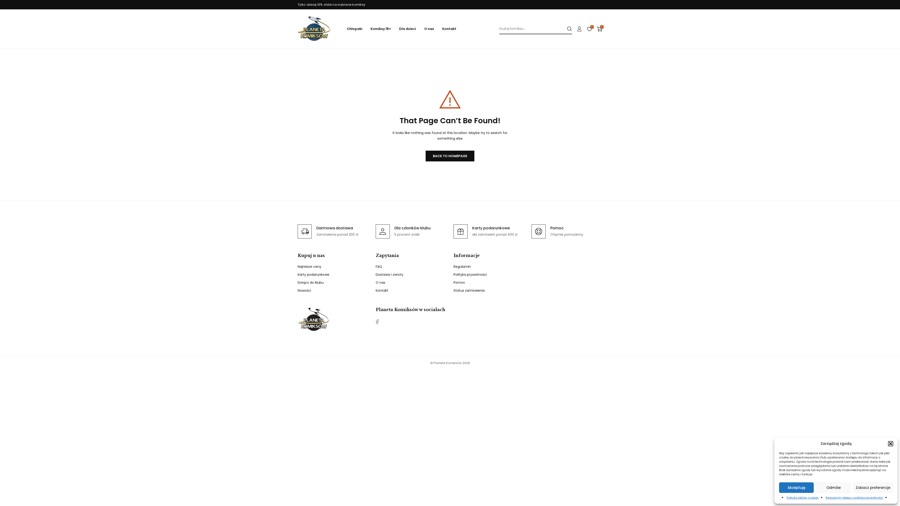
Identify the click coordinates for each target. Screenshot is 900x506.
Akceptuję (796, 487)
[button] (890, 443)
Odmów (833, 487)
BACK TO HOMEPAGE (450, 156)
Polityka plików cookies (803, 498)
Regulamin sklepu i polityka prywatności (854, 498)
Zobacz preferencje (873, 487)
